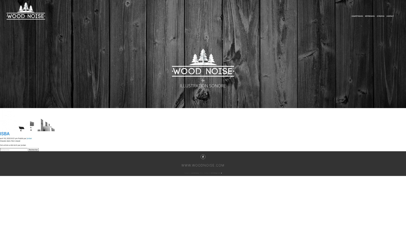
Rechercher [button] (33, 150)
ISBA (5, 133)
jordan (29, 138)
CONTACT (390, 16)
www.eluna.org (195, 173)
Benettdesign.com (215, 173)
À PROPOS (380, 16)
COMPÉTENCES (357, 16)
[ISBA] (27, 119)
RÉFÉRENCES (370, 16)
